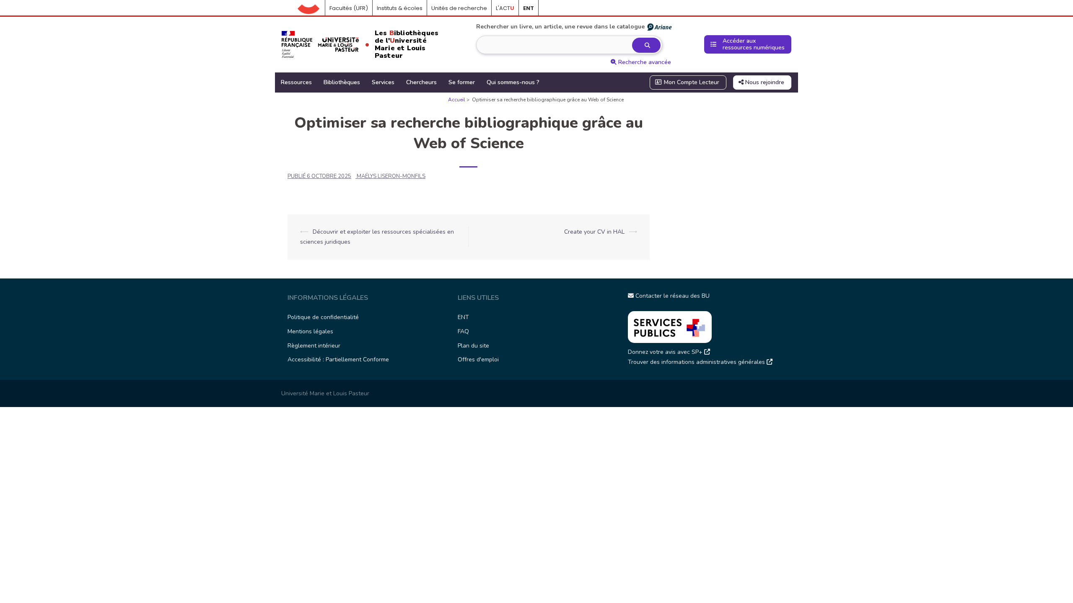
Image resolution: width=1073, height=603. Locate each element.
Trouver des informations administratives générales (697, 362)
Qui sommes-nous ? (513, 82)
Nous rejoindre (764, 82)
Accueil (311, 8)
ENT (463, 317)
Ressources (296, 82)
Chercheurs (421, 82)
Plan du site (473, 346)
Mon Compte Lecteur (690, 82)
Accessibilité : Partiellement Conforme (338, 359)
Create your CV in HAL (594, 232)
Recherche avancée (644, 62)
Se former (461, 82)
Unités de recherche (459, 8)
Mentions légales (310, 331)
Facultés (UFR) (348, 8)
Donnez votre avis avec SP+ (666, 352)
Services (383, 82)
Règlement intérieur (314, 346)
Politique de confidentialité (323, 317)
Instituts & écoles (399, 8)
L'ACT (505, 8)
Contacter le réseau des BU (672, 296)
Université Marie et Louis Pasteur (325, 393)
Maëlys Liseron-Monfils (391, 176)
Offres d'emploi (478, 359)
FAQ (463, 331)
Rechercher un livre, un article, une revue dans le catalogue (560, 27)
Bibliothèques (342, 82)
